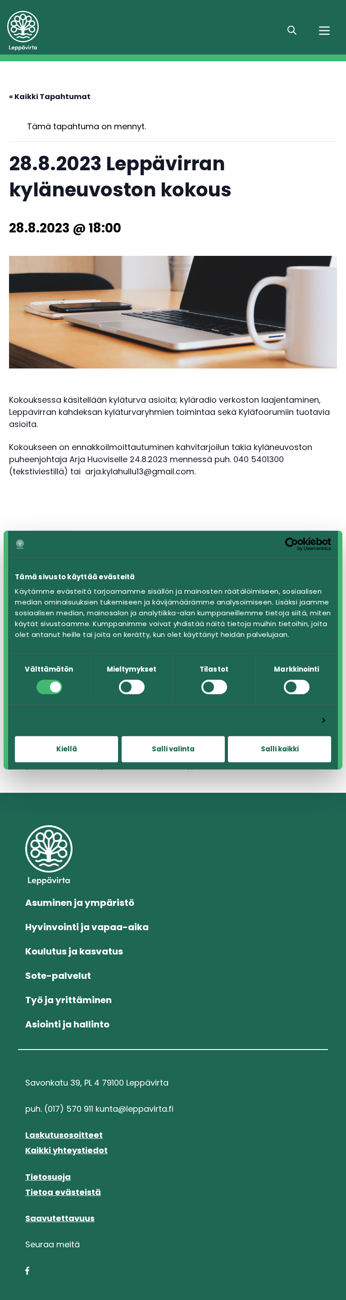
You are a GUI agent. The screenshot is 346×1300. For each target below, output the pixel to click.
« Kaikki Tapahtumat (50, 96)
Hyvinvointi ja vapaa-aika (87, 927)
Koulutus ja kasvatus (74, 951)
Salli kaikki (280, 749)
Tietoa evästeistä (63, 1192)
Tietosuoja (48, 1176)
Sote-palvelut (58, 975)
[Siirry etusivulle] (72, 31)
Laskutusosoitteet (64, 1135)
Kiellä (66, 749)
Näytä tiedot (290, 720)
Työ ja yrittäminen (68, 1000)
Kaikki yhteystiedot (66, 1150)
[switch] (132, 687)
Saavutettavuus (60, 1218)
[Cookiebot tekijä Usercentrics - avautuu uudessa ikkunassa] (291, 544)
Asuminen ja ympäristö (79, 902)
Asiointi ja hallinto (67, 1024)
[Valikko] (324, 30)
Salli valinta (173, 749)
